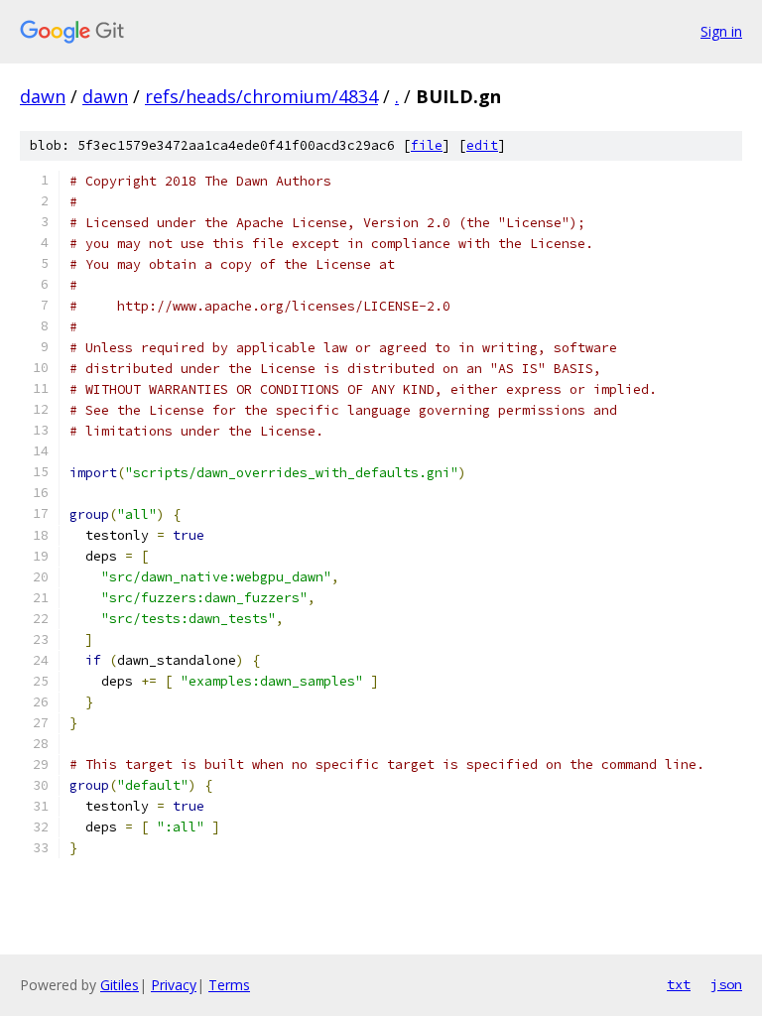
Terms (229, 984)
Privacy (173, 984)
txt (679, 984)
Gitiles (119, 984)
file (427, 145)
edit (482, 145)
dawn (42, 96)
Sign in (721, 31)
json (726, 984)
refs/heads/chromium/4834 (261, 96)
